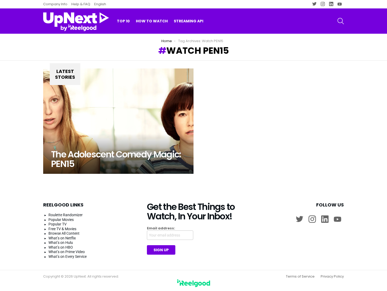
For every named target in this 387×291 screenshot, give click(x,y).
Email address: (161, 228)
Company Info (55, 4)
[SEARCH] (341, 21)
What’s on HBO (60, 247)
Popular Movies (61, 220)
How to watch (152, 21)
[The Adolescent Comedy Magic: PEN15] (118, 121)
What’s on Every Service (67, 256)
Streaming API (188, 21)
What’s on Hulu (60, 242)
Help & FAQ (80, 4)
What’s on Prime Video (66, 252)
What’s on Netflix (62, 238)
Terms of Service (300, 276)
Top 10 (123, 21)
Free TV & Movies (62, 229)
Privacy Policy (332, 276)
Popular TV (57, 224)
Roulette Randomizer (65, 215)
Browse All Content (64, 233)
